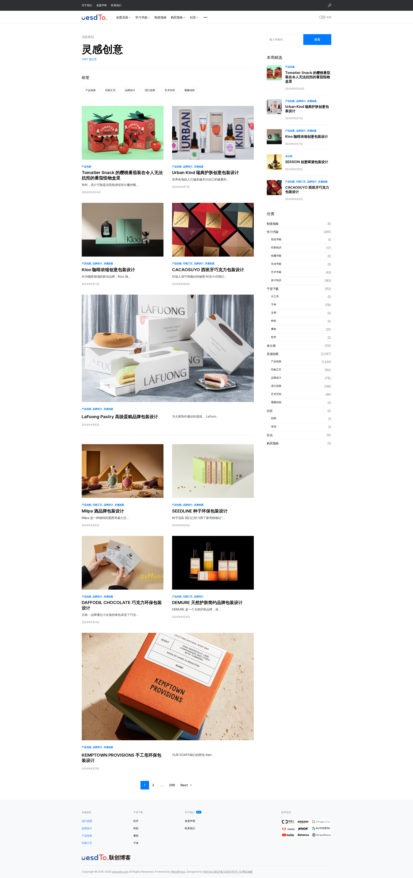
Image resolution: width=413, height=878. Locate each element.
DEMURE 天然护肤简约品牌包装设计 (207, 602)
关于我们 (87, 5)
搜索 (317, 39)
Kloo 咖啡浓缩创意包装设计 (108, 269)
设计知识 (276, 280)
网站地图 (247, 871)
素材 (273, 329)
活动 (273, 426)
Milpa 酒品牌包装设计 (103, 511)
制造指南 (273, 224)
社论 (270, 435)
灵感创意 (198, 166)
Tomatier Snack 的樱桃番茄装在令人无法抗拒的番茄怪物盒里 (122, 175)
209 (172, 785)
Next (184, 785)
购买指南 (273, 443)
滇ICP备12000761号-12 (227, 871)
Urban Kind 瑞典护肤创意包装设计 (205, 172)
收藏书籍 (276, 255)
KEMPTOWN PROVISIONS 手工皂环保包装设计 (121, 758)
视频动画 (189, 90)
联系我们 (116, 5)
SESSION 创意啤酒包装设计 (306, 162)
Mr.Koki (208, 871)
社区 (270, 411)
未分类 (288, 156)
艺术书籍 (276, 272)
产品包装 (90, 90)
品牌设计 (130, 90)
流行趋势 (150, 90)
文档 (273, 312)
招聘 (273, 418)
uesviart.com (120, 871)
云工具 (275, 296)
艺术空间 (170, 90)
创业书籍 (276, 239)
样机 (273, 321)
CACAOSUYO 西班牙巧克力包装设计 (208, 269)
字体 (273, 304)
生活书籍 (276, 264)
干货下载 (273, 289)
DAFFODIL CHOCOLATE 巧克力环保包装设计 (122, 605)
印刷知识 (276, 247)
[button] (329, 5)
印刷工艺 (110, 90)
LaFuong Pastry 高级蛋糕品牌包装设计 (120, 416)
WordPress (178, 871)
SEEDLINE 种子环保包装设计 (200, 511)
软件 (273, 337)
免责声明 (101, 5)
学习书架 (273, 232)
